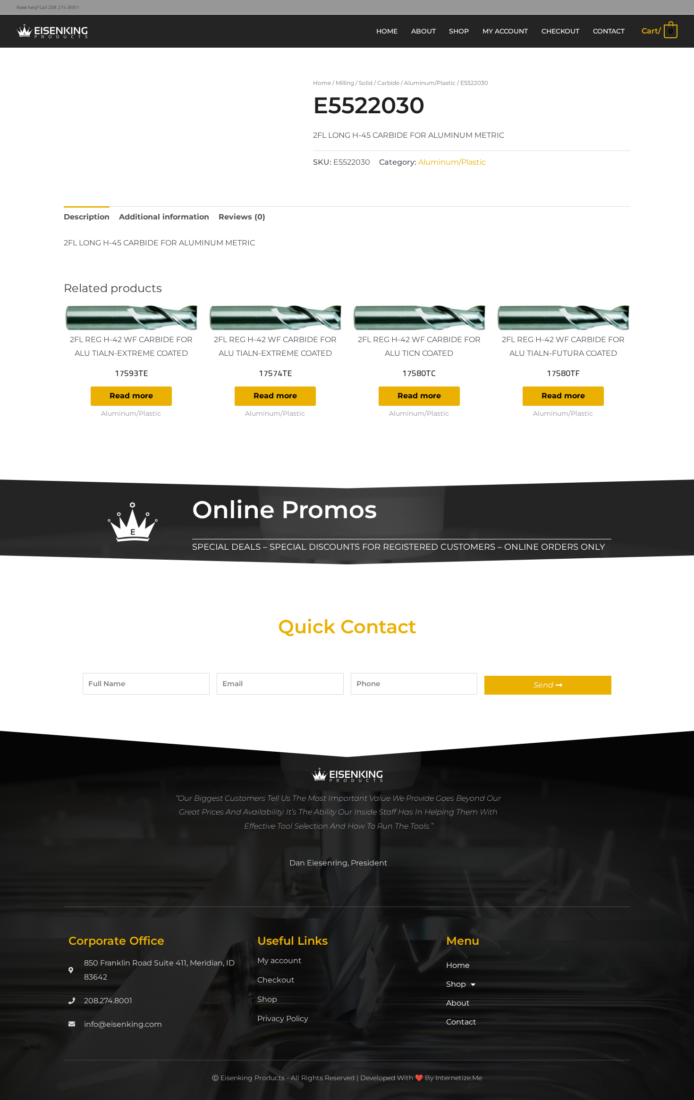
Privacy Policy (282, 1018)
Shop (267, 999)
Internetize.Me (458, 1078)
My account (279, 960)
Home (322, 82)
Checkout (276, 979)
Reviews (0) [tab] (242, 216)
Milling (345, 82)
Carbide (388, 82)
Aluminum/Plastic (430, 82)
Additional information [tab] (164, 216)
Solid (365, 82)
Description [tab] (87, 216)
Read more (131, 395)
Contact (461, 1021)
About (458, 1003)
